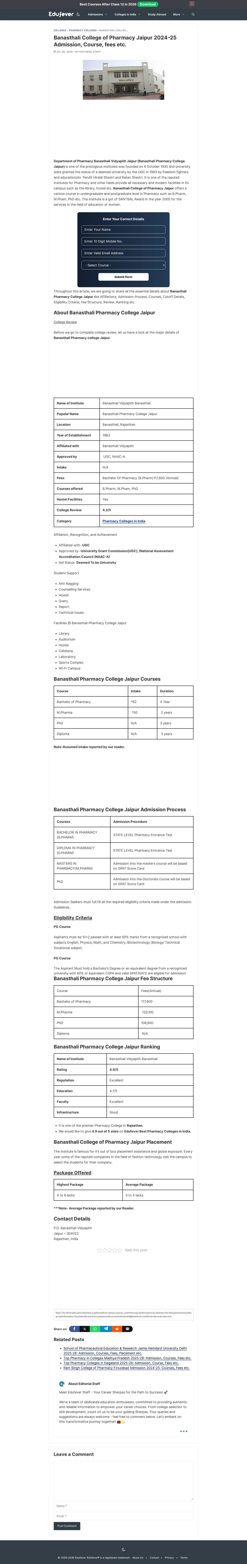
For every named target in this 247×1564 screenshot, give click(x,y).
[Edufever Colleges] (62, 15)
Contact (154, 1557)
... (184, 1428)
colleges (60, 30)
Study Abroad (157, 14)
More (176, 14)
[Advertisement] (123, 131)
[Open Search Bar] (193, 14)
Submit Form (123, 277)
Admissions (95, 14)
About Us (137, 1557)
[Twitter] (85, 1329)
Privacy (169, 1557)
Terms (184, 1557)
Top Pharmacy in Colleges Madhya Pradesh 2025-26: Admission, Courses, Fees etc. (127, 1358)
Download (148, 4)
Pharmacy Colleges (83, 30)
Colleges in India (125, 14)
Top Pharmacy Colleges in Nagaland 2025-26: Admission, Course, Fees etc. (121, 1363)
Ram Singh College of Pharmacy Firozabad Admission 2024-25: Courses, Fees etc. (126, 1368)
